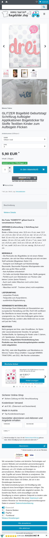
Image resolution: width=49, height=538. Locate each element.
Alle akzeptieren (24, 523)
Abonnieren (23, 446)
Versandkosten (20, 191)
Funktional (10, 515)
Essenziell (10, 508)
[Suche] (44, 7)
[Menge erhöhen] (9, 168)
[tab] (24, 205)
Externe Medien (12, 510)
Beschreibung (9, 205)
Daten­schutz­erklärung (24, 503)
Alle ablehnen (24, 528)
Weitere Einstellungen (10, 518)
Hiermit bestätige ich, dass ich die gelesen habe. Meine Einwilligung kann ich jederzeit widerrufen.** (24, 439)
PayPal (8, 513)
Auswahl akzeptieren (24, 533)
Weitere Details (10, 212)
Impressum (34, 498)
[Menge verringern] (9, 171)
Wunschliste (8, 185)
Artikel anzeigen (32, 381)
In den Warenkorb (29, 169)
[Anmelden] (2, 2)
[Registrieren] (7, 2)
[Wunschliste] (36, 2)
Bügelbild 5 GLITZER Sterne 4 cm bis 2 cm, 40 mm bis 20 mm (32, 370)
